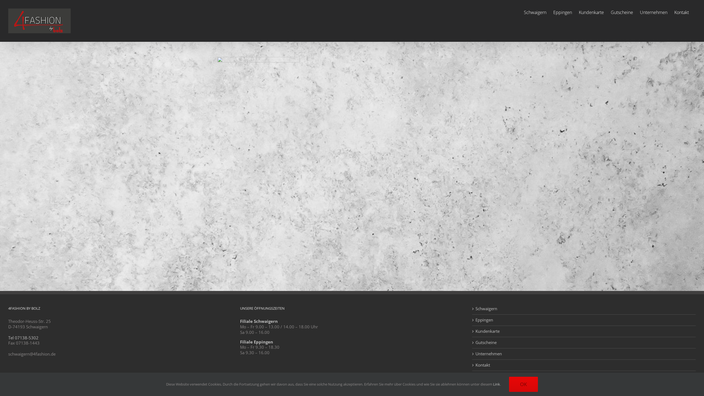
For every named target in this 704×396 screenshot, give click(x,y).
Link (496, 384)
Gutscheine (486, 342)
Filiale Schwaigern (259, 321)
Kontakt (482, 365)
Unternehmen (488, 353)
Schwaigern (486, 308)
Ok (523, 384)
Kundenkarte (487, 331)
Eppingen (484, 320)
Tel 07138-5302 (23, 337)
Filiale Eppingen (256, 342)
